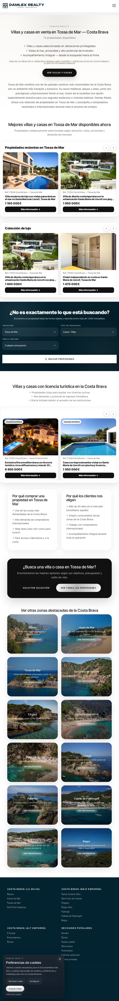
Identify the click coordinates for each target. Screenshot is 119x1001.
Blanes (10, 894)
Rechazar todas (16, 981)
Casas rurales (68, 942)
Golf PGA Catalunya (16, 907)
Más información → (30, 209)
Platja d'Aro (67, 907)
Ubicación (8, 326)
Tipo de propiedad (71, 326)
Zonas (65, 937)
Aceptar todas (15, 988)
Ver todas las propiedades (78, 588)
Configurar (34, 981)
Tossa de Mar (14, 903)
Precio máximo (11, 339)
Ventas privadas (69, 959)
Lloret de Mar (13, 898)
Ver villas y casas (59, 72)
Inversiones (67, 950)
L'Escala (11, 933)
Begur (64, 920)
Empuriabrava (13, 937)
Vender (65, 933)
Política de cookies (13, 994)
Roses (10, 942)
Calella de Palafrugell (72, 916)
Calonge (66, 911)
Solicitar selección (36, 588)
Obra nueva (67, 946)
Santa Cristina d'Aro (71, 894)
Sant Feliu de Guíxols (72, 898)
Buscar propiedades (61, 359)
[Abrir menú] (114, 5)
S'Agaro (65, 903)
